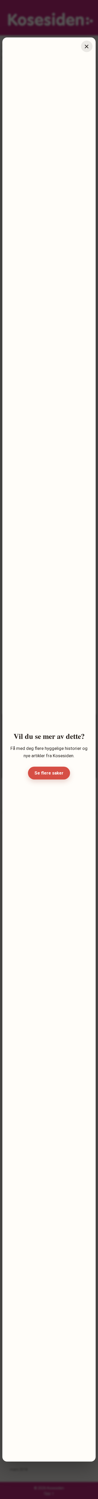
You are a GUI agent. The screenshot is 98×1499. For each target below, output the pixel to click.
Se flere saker (49, 773)
